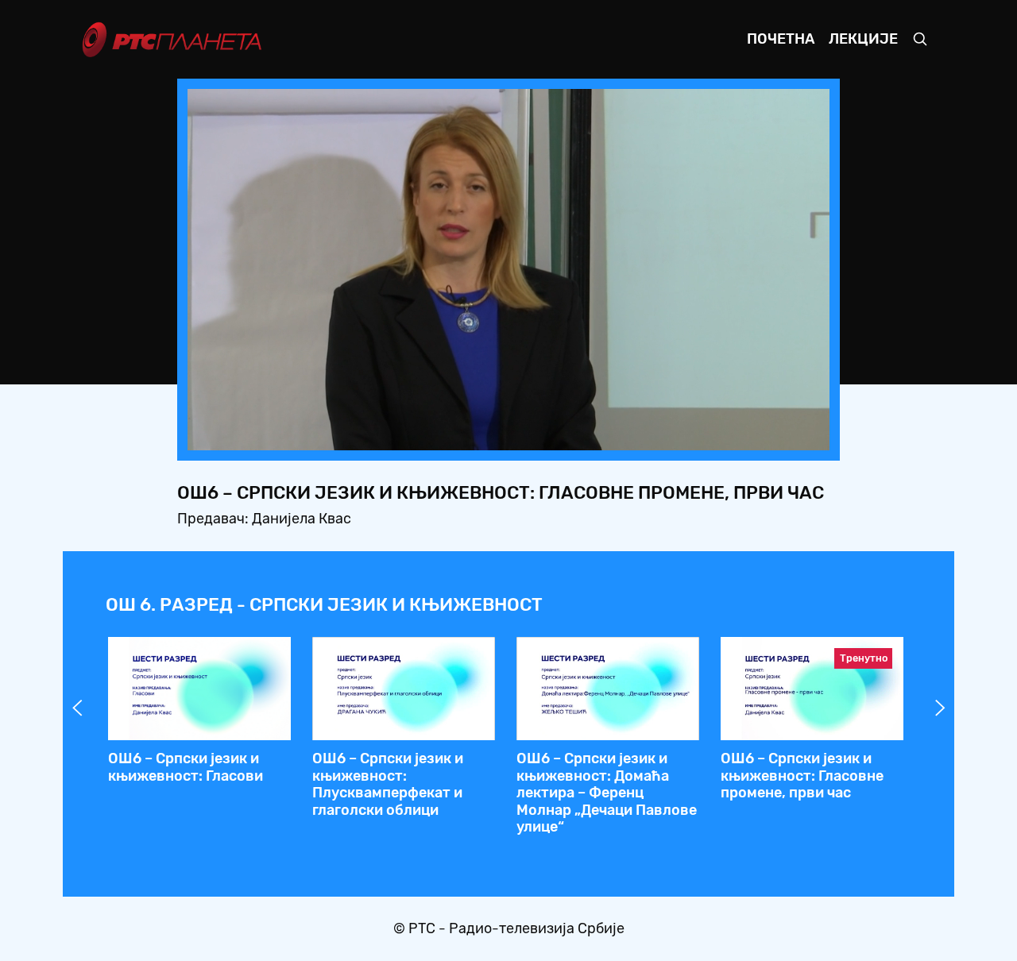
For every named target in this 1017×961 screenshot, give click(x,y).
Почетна (780, 39)
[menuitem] (763, 433)
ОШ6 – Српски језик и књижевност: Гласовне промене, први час (802, 775)
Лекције (863, 39)
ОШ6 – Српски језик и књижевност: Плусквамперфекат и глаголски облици (387, 784)
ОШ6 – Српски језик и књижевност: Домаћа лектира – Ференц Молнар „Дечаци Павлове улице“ (606, 793)
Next (940, 707)
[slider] (464, 433)
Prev (77, 707)
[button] (718, 433)
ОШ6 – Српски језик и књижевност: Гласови (185, 767)
